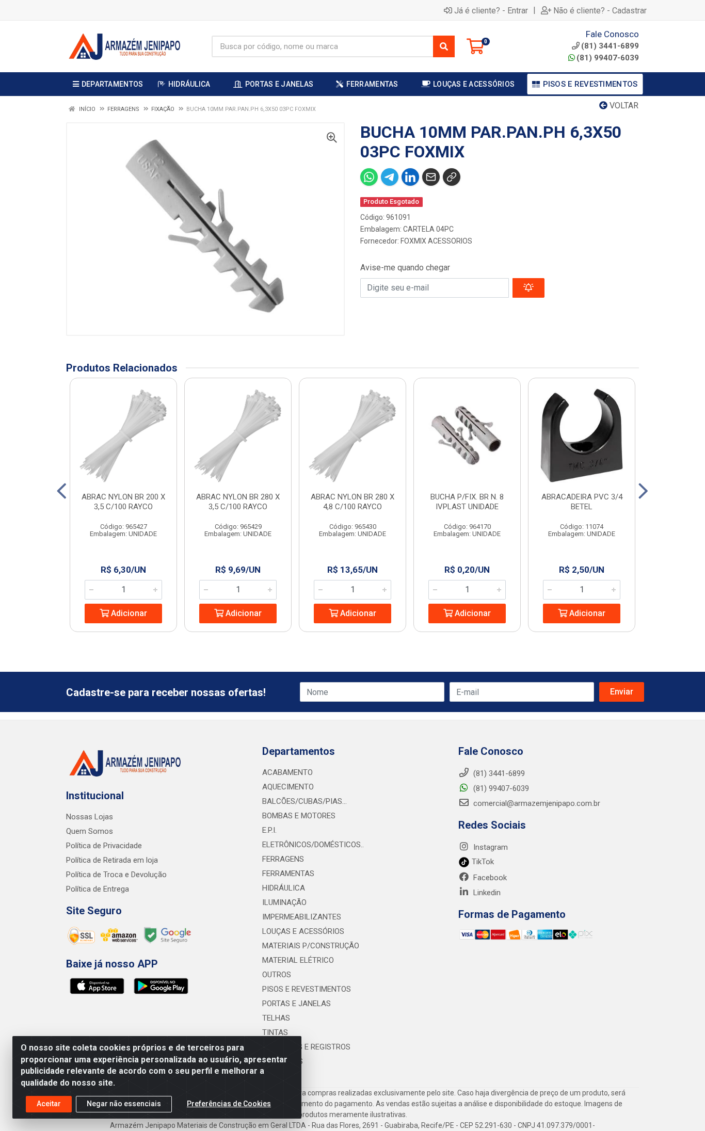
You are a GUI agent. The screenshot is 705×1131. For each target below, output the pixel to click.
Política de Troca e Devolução (116, 874)
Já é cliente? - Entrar (491, 10)
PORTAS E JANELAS (296, 1003)
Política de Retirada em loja (112, 860)
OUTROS (276, 974)
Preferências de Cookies (229, 1104)
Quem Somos (89, 831)
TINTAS (275, 1032)
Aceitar (49, 1104)
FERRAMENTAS (288, 873)
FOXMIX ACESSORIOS (436, 241)
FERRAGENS (283, 859)
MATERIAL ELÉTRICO (298, 960)
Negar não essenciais (124, 1104)
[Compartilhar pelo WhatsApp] (369, 177)
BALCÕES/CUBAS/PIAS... (304, 801)
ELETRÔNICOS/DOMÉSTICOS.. (313, 844)
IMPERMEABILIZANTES (301, 917)
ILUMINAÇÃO (284, 902)
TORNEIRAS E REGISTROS (306, 1047)
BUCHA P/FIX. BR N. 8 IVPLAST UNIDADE (467, 501)
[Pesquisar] (444, 46)
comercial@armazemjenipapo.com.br (535, 803)
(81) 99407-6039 (607, 57)
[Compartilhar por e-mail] (431, 177)
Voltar (622, 105)
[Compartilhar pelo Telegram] (389, 177)
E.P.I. (269, 830)
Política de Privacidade (104, 845)
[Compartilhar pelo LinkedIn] (410, 177)
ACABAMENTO (287, 772)
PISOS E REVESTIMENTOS (306, 989)
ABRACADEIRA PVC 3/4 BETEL (581, 501)
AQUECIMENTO (288, 786)
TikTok (482, 861)
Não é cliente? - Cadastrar (600, 10)
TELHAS (276, 1018)
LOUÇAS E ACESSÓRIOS (303, 931)
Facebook (489, 877)
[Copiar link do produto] (451, 177)
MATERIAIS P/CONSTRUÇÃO (310, 945)
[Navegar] (62, 491)
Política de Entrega (97, 889)
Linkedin (486, 892)
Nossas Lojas (89, 816)
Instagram (489, 847)
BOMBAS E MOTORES (298, 815)
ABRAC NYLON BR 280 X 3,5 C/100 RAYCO (238, 501)
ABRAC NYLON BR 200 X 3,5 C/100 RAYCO (123, 501)
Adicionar (128, 613)
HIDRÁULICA (283, 888)
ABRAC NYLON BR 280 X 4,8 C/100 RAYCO (352, 501)
